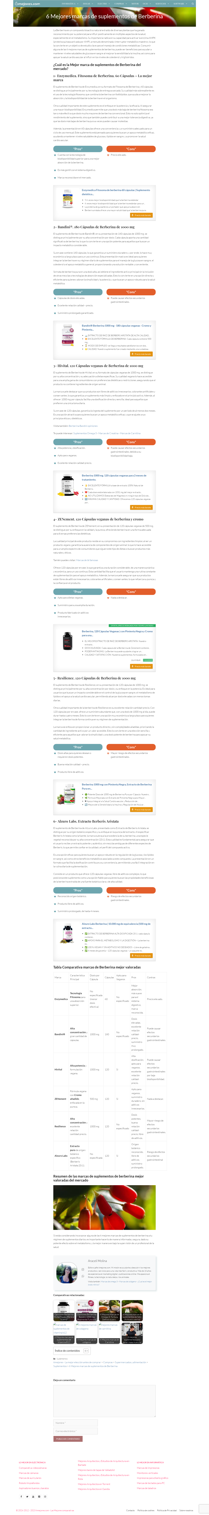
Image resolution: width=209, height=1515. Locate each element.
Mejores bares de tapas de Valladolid (96, 1469)
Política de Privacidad (167, 1510)
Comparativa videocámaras (33, 1467)
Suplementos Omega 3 (85, 433)
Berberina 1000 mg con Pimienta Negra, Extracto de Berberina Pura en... (117, 786)
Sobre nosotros (186, 1510)
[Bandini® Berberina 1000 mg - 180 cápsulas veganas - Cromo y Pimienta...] (67, 335)
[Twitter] (27, 1496)
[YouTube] (33, 1496)
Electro (102, 3)
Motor (135, 3)
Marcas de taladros (146, 1488)
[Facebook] (21, 1496)
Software (179, 3)
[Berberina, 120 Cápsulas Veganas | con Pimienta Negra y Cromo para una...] (67, 640)
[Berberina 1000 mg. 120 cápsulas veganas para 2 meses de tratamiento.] (67, 484)
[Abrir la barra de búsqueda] (193, 3)
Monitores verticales (147, 1472)
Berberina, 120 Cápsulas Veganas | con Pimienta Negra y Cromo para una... (117, 633)
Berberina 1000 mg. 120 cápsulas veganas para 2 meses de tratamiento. (114, 477)
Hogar (86, 3)
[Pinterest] (39, 1496)
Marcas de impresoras (148, 1467)
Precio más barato (143, 215)
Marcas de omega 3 (109, 1281)
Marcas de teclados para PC (151, 1483)
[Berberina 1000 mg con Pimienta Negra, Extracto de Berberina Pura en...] (67, 793)
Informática (68, 3)
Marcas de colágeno (128, 1281)
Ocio (145, 3)
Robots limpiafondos (29, 1483)
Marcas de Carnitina (130, 433)
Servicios (161, 3)
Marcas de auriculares (30, 1477)
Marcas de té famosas (87, 560)
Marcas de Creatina (108, 433)
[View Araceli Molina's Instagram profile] (82, 1269)
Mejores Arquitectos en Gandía (94, 1488)
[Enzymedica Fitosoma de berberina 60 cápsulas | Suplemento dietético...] (67, 199)
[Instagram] (45, 1496)
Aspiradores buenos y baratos (34, 1488)
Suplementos (62, 1358)
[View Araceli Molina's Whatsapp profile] (82, 1276)
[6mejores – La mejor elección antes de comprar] (27, 3)
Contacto (130, 1510)
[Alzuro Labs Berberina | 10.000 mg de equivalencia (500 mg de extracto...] (67, 933)
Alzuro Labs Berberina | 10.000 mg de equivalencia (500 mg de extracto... (116, 925)
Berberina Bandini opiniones (83, 425)
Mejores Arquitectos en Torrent (94, 1484)
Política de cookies (145, 1510)
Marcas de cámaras (28, 1472)
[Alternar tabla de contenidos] (84, 1350)
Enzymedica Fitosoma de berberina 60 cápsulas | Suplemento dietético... (116, 192)
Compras (119, 3)
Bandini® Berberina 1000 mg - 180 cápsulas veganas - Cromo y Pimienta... (116, 327)
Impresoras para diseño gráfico (152, 1477)
